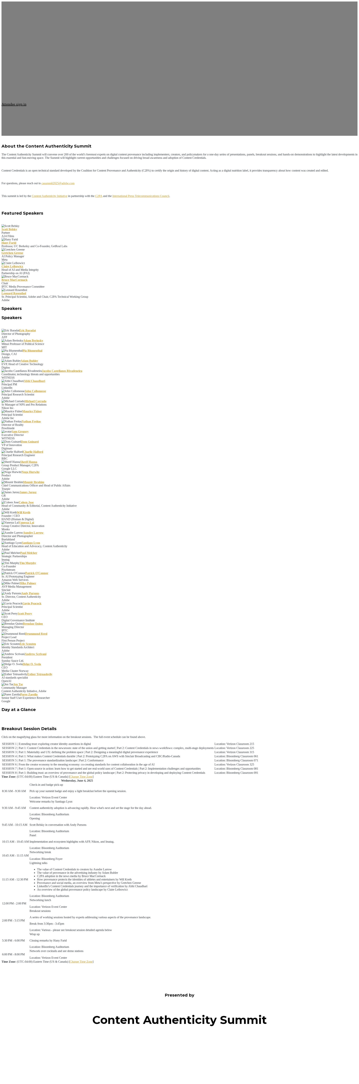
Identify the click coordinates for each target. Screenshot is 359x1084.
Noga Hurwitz (30, 472)
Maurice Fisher (32, 411)
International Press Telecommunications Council (140, 196)
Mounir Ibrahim (33, 482)
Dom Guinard (30, 441)
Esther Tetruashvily (39, 674)
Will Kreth (23, 512)
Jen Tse (18, 684)
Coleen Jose (26, 502)
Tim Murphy (27, 563)
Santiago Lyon (31, 542)
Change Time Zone (81, 776)
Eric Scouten (28, 643)
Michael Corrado (35, 401)
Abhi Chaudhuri (34, 381)
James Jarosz (28, 492)
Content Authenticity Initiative (49, 196)
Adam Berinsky (33, 340)
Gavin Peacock (31, 603)
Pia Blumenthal (32, 350)
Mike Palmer (28, 583)
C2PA (98, 196)
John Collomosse (35, 391)
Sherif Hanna (28, 461)
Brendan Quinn (33, 623)
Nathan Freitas (31, 421)
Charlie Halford (33, 451)
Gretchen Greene (12, 252)
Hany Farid (8, 242)
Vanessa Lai (26, 522)
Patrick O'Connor (36, 573)
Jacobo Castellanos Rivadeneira (62, 370)
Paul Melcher (28, 552)
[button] (13, 104)
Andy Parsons (30, 593)
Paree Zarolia (29, 694)
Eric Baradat (27, 330)
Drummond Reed (36, 633)
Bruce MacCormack (14, 279)
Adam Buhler (29, 360)
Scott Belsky (9, 229)
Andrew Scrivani (35, 654)
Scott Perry (25, 613)
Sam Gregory (20, 431)
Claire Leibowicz (12, 266)
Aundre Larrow (33, 532)
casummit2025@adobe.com (58, 183)
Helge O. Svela (32, 664)
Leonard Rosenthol (13, 293)
